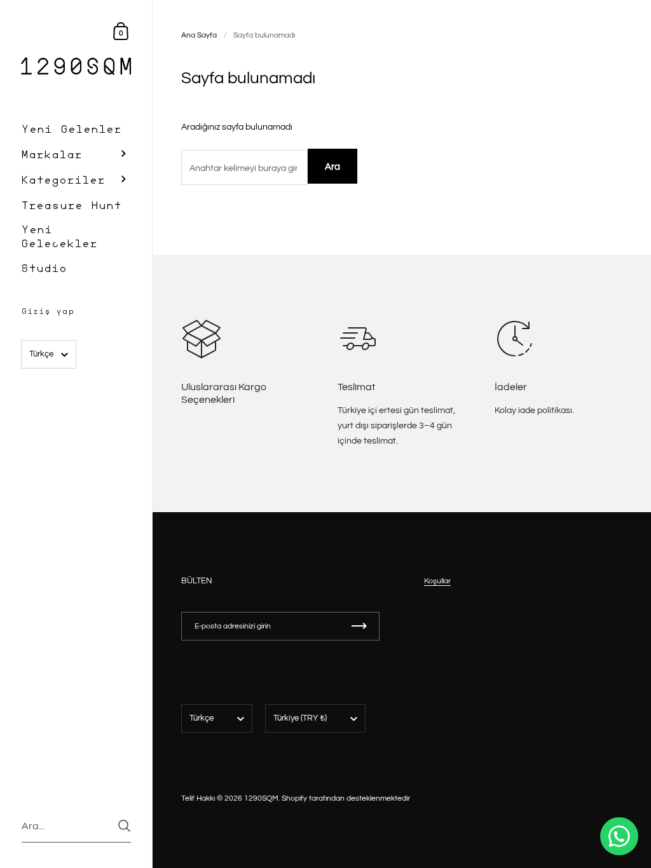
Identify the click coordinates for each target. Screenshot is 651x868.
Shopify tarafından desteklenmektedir (346, 798)
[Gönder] (124, 825)
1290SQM (261, 798)
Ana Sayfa (199, 35)
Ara (332, 167)
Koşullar (437, 581)
